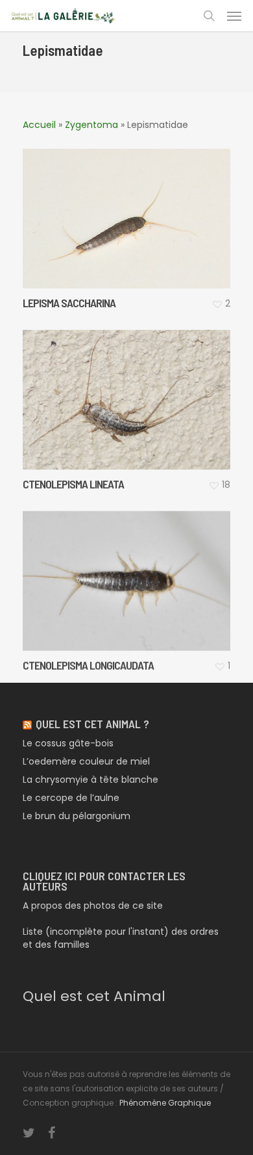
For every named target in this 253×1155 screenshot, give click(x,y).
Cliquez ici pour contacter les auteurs (104, 881)
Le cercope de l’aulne (71, 797)
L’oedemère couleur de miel (86, 761)
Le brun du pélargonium (76, 815)
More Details (130, 209)
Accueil (39, 124)
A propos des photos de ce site (93, 905)
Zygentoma (91, 124)
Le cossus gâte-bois (68, 743)
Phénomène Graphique (165, 1102)
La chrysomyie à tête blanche (90, 779)
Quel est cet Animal (94, 996)
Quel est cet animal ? (92, 724)
